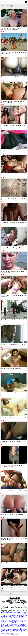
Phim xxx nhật (8, 620)
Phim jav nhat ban (8, 630)
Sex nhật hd (23, 630)
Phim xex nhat (15, 629)
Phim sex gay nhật (5, 624)
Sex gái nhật (22, 625)
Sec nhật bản (4, 622)
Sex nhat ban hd (10, 621)
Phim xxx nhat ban (15, 625)
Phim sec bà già (21, 612)
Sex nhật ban (16, 631)
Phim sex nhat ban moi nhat (7, 633)
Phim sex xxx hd (12, 615)
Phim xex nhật (17, 617)
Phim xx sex (3, 612)
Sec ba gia (15, 612)
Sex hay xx (6, 615)
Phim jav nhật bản (5, 626)
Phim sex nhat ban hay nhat (17, 628)
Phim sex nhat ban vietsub (6, 631)
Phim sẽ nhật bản (16, 630)
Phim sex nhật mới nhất (6, 616)
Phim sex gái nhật (7, 625)
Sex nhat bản (22, 631)
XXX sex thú (21, 613)
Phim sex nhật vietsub (14, 626)
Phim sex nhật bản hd (12, 622)
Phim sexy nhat (15, 616)
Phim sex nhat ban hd (5, 628)
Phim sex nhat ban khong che (11, 613)
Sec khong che (9, 612)
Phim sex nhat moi (21, 622)
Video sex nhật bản (9, 617)
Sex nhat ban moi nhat (8, 619)
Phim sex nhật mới (17, 619)
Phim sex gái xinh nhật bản (20, 621)
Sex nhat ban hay (23, 626)
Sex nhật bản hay (15, 620)
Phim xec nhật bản (13, 624)
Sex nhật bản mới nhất (22, 615)
